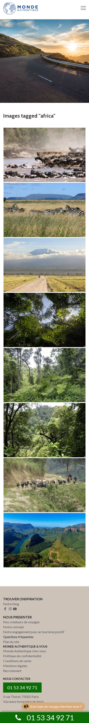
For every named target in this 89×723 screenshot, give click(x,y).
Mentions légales (15, 666)
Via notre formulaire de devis (23, 701)
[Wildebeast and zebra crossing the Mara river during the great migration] (44, 155)
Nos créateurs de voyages (21, 622)
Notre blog (11, 604)
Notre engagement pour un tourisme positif (33, 632)
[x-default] (44, 540)
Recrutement (12, 671)
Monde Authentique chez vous (24, 651)
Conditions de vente (17, 661)
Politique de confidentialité (22, 656)
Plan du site (11, 642)
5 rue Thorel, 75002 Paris (21, 697)
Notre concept (13, 627)
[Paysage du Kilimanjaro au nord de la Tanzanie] (44, 265)
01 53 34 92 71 (22, 687)
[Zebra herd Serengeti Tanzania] (44, 210)
